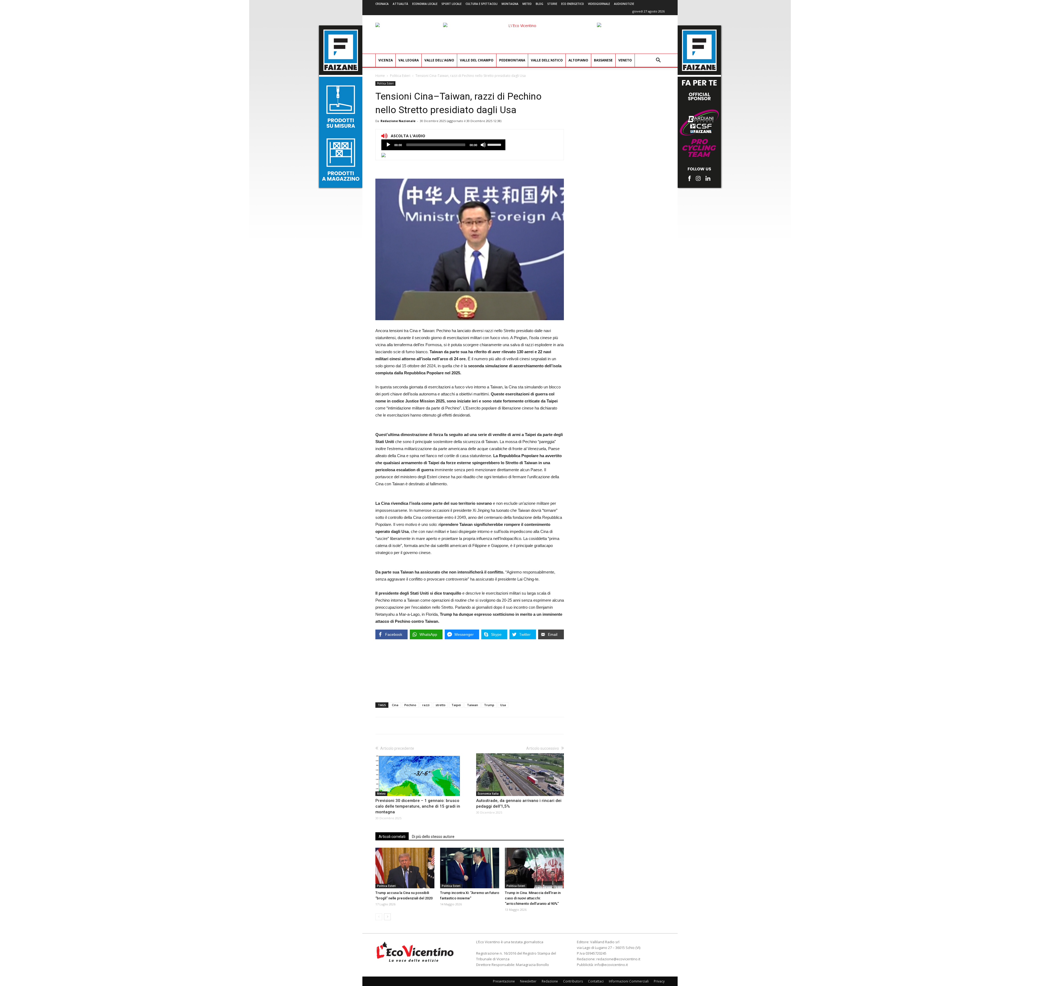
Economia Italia (488, 793)
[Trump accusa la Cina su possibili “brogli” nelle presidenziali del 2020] (404, 868)
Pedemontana (512, 60)
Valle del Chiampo (476, 60)
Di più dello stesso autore (433, 836)
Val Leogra (408, 60)
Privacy (659, 981)
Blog (539, 4)
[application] (443, 144)
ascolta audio (388, 145)
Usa (503, 705)
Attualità (400, 4)
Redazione (550, 981)
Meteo (527, 4)
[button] (658, 60)
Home (380, 75)
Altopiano (578, 60)
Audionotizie (624, 4)
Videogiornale (599, 4)
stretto (440, 705)
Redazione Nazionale (398, 121)
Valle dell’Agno (439, 60)
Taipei (456, 705)
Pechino (410, 705)
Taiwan (472, 705)
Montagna (510, 4)
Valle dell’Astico (547, 60)
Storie (552, 4)
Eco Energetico (572, 4)
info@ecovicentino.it (611, 964)
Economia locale (424, 4)
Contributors (573, 981)
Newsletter (528, 981)
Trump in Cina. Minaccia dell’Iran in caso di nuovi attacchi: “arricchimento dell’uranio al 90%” (533, 898)
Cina (395, 705)
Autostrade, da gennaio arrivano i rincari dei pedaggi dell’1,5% (518, 803)
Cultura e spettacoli (482, 4)
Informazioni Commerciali (629, 981)
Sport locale (451, 4)
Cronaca (382, 4)
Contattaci (596, 981)
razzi (426, 705)
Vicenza (385, 60)
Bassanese (603, 60)
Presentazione (504, 981)
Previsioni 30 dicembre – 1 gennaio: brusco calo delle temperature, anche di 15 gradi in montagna (417, 806)
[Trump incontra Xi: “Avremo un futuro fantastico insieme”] (469, 868)
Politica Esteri (400, 75)
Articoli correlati (392, 836)
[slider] (495, 144)
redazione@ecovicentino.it (618, 958)
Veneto (625, 60)
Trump (489, 705)
